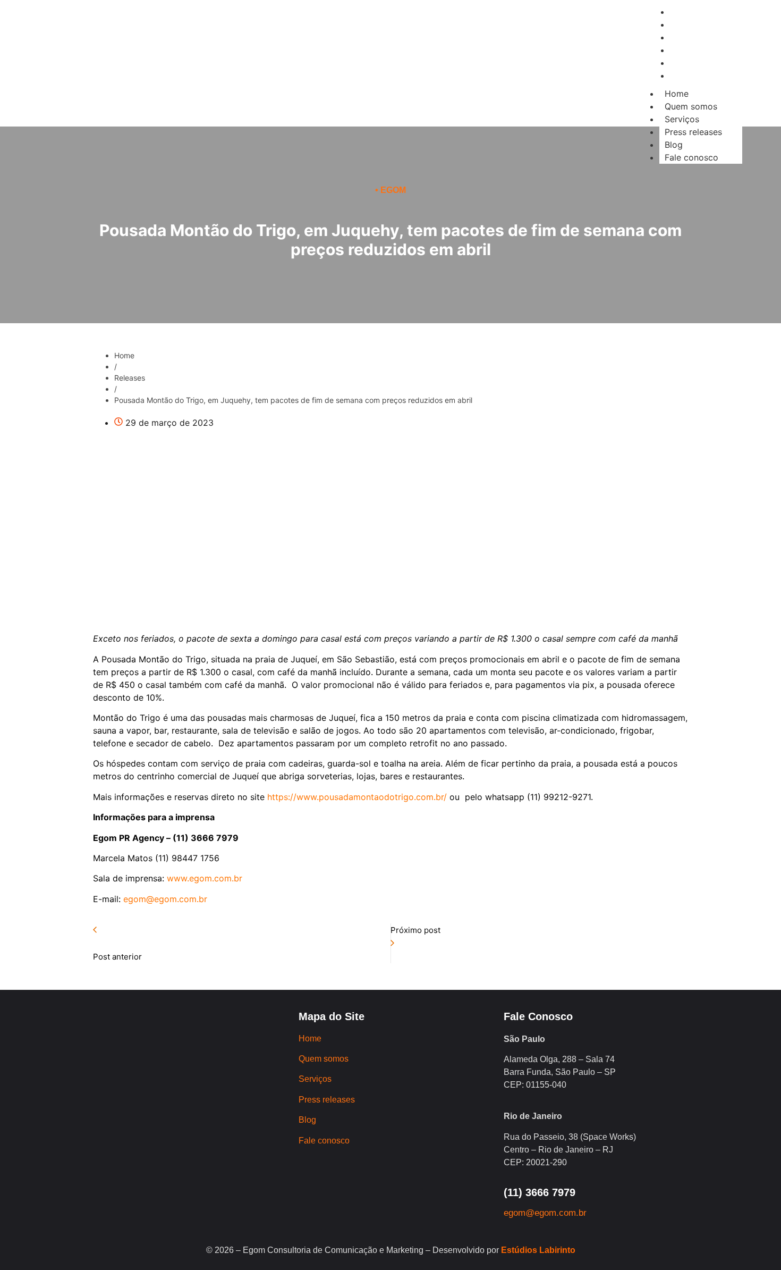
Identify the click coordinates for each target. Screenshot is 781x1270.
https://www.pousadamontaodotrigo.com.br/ (356, 797)
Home (677, 93)
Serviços (682, 119)
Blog (674, 144)
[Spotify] (226, 84)
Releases (129, 377)
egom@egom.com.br (165, 899)
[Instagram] (138, 84)
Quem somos (691, 106)
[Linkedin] (197, 84)
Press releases (693, 132)
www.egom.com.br (203, 878)
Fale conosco (691, 157)
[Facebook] (168, 84)
